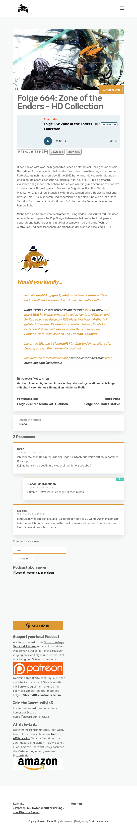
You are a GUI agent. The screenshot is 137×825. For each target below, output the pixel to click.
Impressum (22, 808)
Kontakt (18, 803)
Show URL (73, 151)
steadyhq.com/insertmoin (43, 363)
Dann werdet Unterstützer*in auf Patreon (54, 310)
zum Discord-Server (26, 812)
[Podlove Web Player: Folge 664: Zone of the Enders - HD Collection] (68, 131)
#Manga (110, 383)
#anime (34, 383)
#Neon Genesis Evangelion (46, 387)
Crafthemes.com (99, 821)
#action (22, 383)
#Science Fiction (76, 387)
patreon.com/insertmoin (86, 358)
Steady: (97, 310)
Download (57, 151)
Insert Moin (46, 821)
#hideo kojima (82, 383)
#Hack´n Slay (62, 383)
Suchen (76, 803)
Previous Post (27, 399)
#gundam (46, 383)
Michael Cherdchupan (41, 484)
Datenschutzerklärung (47, 808)
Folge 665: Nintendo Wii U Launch (42, 404)
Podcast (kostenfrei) (35, 378)
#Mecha (22, 387)
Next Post (112, 399)
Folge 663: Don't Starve (102, 404)
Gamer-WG (64, 214)
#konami (98, 383)
